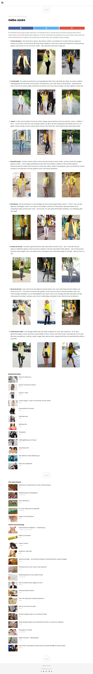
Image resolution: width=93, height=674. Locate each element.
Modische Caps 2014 (25, 551)
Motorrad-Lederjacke (25, 463)
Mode (9, 16)
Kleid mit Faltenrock (25, 377)
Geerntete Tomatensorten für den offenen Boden (35, 485)
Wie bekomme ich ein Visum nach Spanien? (33, 567)
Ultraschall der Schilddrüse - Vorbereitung (32, 528)
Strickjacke (22, 432)
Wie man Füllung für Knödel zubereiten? (31, 598)
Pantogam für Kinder (25, 630)
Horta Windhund (24, 501)
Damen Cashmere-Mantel (27, 385)
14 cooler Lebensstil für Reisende (29, 509)
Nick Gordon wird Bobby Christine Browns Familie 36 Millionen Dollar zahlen (42, 646)
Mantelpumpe (23, 416)
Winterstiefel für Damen (26, 408)
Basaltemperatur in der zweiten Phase (31, 575)
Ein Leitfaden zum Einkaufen (20, 16)
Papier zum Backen (25, 535)
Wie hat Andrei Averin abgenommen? (31, 583)
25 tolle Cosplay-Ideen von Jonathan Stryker (33, 614)
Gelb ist (19, 33)
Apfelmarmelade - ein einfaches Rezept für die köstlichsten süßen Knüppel (43, 559)
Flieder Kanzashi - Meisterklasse (29, 638)
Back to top (46, 665)
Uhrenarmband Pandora (26, 590)
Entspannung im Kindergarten (28, 493)
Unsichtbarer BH (24, 448)
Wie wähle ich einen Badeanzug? (29, 456)
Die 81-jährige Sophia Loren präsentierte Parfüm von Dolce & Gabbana (41, 622)
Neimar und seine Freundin (27, 606)
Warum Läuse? (23, 543)
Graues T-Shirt (23, 393)
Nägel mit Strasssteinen (26, 516)
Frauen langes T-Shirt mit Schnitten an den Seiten (35, 401)
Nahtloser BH (23, 424)
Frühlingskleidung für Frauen (28, 440)
